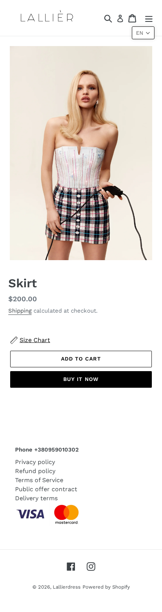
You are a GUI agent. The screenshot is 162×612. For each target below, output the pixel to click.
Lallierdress (67, 587)
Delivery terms (36, 498)
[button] (143, 33)
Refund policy (35, 471)
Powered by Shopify (106, 587)
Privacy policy (35, 462)
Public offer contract (46, 489)
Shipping (20, 310)
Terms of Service (39, 480)
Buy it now (81, 379)
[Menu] (149, 17)
